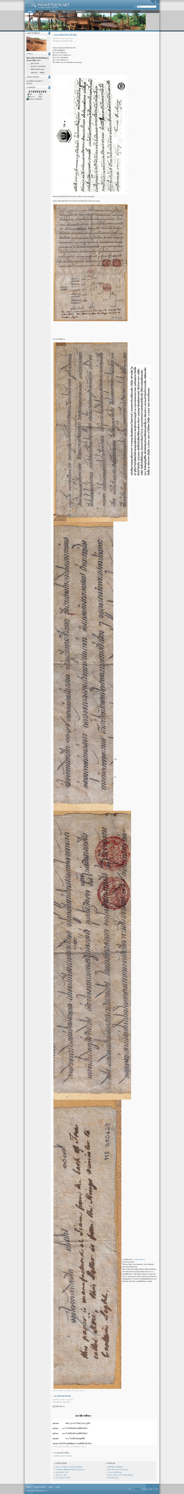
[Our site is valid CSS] (135, 1490)
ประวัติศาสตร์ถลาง (138, 1259)
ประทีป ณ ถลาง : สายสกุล (63, 1456)
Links (57, 1487)
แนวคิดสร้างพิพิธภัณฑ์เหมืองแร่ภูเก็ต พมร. (70, 1470)
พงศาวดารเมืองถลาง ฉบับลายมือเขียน (68, 1467)
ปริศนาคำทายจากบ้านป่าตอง (117, 1470)
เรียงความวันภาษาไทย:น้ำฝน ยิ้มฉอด (120, 1475)
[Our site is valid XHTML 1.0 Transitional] (150, 1490)
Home (29, 1487)
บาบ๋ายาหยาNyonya (114, 1472)
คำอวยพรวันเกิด (113, 1478)
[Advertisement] (37, 142)
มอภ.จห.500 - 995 (61, 1472)
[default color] (155, 1)
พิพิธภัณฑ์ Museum (37, 69)
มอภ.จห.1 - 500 (61, 1475)
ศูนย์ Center (35, 63)
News (51, 1487)
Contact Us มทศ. (40, 1487)
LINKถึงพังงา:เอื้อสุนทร (115, 1467)
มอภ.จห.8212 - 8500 (62, 1478)
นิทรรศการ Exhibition (38, 66)
